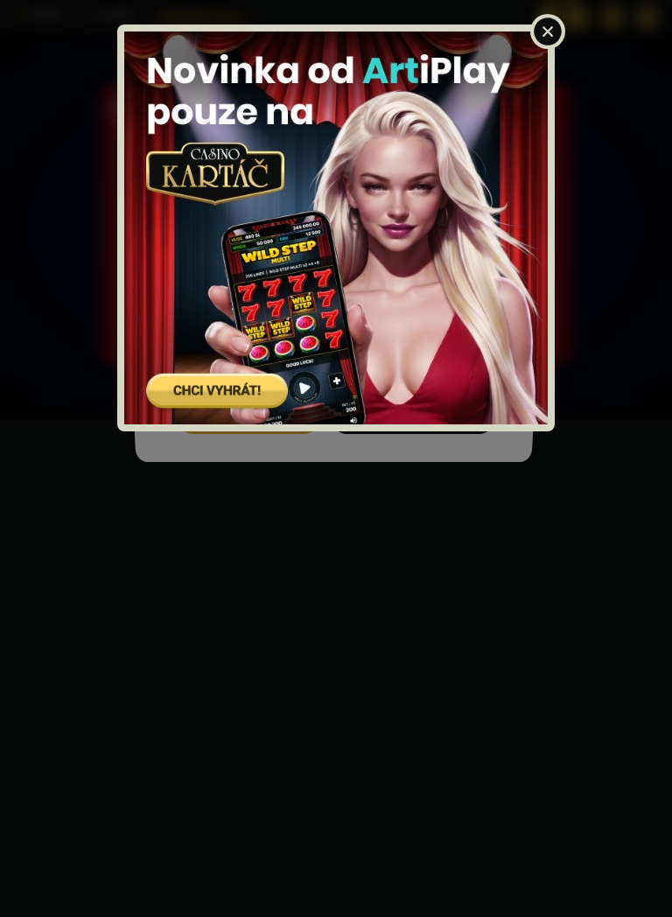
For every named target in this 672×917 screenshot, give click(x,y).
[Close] (548, 31)
